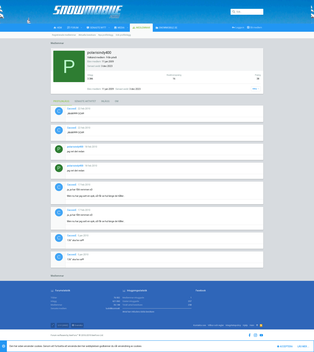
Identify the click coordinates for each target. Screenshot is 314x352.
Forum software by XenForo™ (77, 335)
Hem (252, 325)
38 (258, 78)
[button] (81, 27)
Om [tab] (116, 101)
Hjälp (245, 325)
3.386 (90, 78)
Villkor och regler (216, 325)
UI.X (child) (63, 325)
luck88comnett (113, 308)
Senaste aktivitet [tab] (85, 101)
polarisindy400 (75, 146)
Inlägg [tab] (105, 101)
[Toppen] (257, 325)
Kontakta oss (199, 325)
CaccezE (71, 108)
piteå (114, 57)
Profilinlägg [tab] (61, 101)
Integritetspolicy (233, 325)
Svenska (78, 325)
